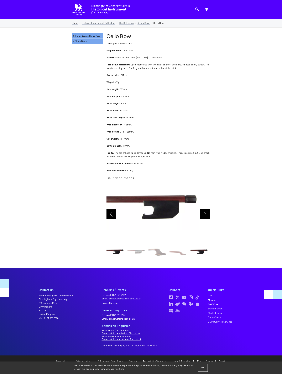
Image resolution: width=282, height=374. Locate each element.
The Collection (126, 23)
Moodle (211, 300)
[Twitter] (177, 297)
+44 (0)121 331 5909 (116, 295)
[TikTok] (197, 297)
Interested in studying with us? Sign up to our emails (130, 345)
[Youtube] (184, 297)
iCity (210, 296)
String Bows (143, 23)
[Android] (177, 310)
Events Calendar (110, 303)
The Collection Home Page (87, 36)
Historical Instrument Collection (98, 23)
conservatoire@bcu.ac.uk (122, 319)
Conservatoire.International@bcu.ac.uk (121, 339)
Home (75, 23)
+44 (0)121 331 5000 (48, 318)
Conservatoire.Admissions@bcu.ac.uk (121, 333)
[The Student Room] (191, 304)
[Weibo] (177, 304)
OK (202, 367)
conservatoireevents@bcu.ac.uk (125, 299)
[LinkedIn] (171, 304)
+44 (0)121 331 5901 (116, 315)
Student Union (215, 313)
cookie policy (92, 369)
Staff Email (213, 304)
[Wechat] (184, 304)
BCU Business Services (220, 322)
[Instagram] (191, 297)
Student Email (215, 309)
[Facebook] (171, 297)
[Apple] (197, 304)
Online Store (214, 317)
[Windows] (171, 310)
